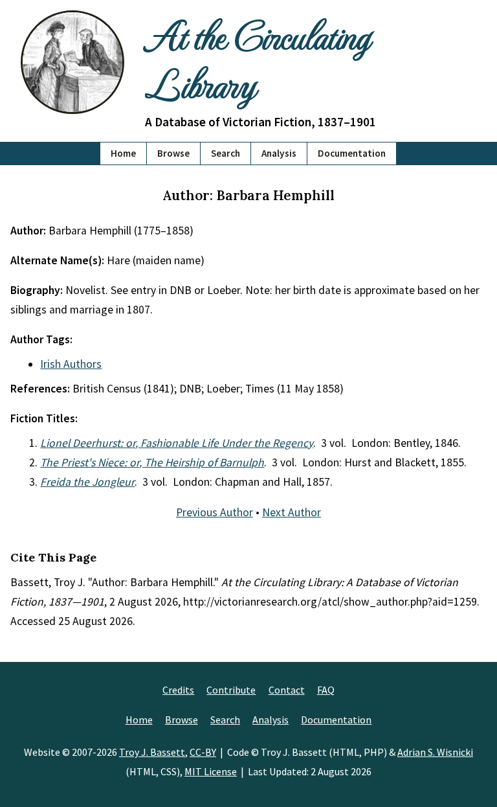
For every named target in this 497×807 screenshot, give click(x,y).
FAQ (326, 689)
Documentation (352, 153)
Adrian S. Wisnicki (435, 751)
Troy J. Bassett (152, 751)
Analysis (278, 153)
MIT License (210, 771)
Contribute (231, 689)
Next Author (291, 512)
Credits (178, 689)
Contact (287, 689)
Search (225, 153)
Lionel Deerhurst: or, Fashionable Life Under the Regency (176, 443)
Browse (173, 153)
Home (123, 153)
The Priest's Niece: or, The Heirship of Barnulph (152, 462)
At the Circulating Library (257, 58)
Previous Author (214, 512)
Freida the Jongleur (87, 482)
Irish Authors (71, 364)
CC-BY (203, 751)
